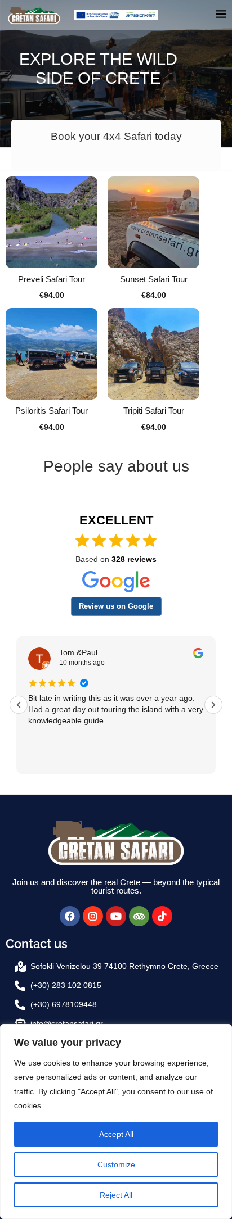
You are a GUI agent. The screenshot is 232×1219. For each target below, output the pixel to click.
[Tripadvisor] (139, 916)
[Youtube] (116, 916)
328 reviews (134, 559)
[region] (116, 1121)
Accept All (116, 1134)
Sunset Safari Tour (154, 279)
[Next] (213, 705)
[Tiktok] (162, 916)
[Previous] (19, 705)
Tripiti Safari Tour (153, 410)
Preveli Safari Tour (51, 279)
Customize (116, 1164)
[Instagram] (93, 916)
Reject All (116, 1194)
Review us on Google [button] (116, 606)
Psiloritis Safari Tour (51, 410)
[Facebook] (70, 916)
